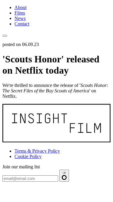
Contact (21, 23)
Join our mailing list (21, 166)
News (20, 18)
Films (19, 12)
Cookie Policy (28, 156)
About (20, 7)
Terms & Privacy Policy (37, 151)
